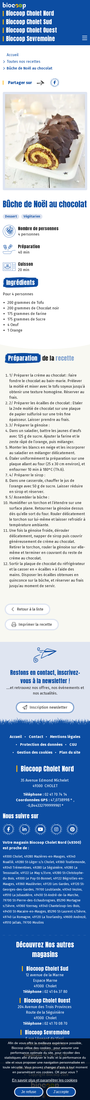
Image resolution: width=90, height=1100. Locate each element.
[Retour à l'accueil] (21, 5)
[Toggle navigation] (84, 39)
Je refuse (28, 1092)
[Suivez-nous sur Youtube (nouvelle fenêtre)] (40, 829)
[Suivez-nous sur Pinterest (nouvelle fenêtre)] (72, 829)
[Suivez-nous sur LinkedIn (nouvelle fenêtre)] (24, 829)
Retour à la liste (30, 609)
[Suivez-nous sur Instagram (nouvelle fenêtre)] (56, 829)
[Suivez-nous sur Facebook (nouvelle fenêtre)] (8, 829)
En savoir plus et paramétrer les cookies (44, 1080)
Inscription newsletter (48, 707)
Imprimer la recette (35, 624)
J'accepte (61, 1092)
